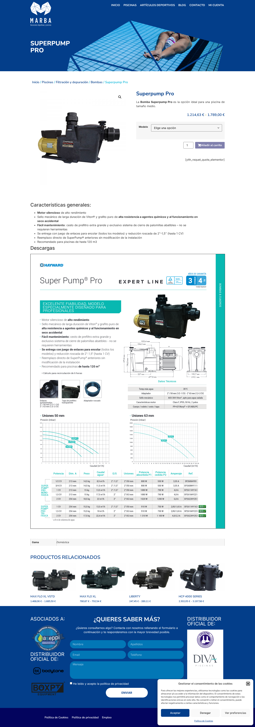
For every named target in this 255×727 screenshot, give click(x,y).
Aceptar (175, 713)
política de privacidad (114, 683)
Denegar (205, 713)
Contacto (197, 5)
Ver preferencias (235, 713)
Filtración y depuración (72, 82)
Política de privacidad (85, 717)
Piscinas (130, 5)
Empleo (107, 717)
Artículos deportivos (157, 5)
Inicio (115, 5)
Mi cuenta (216, 5)
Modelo (143, 127)
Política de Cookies (203, 721)
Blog (182, 5)
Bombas (97, 82)
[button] (248, 683)
